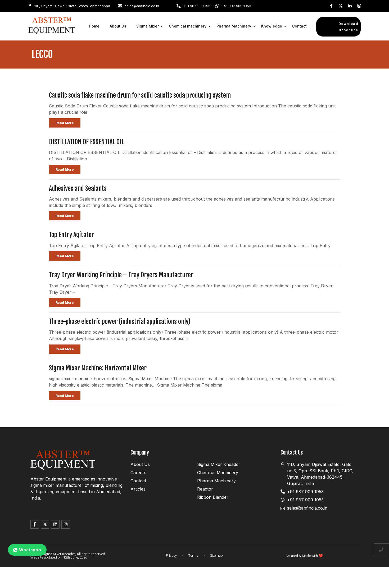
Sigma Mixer (147, 26)
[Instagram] (359, 6)
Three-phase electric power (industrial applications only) (119, 321)
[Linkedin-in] (350, 6)
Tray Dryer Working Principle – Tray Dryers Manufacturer (121, 275)
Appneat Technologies (341, 555)
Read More (65, 123)
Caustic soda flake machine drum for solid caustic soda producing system (140, 95)
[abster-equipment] (52, 26)
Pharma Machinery (233, 26)
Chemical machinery (187, 26)
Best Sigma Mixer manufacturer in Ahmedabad (77, 508)
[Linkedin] (55, 524)
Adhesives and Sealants (78, 188)
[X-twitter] (340, 6)
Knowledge (271, 26)
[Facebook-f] (331, 6)
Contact (299, 26)
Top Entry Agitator (71, 235)
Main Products (212, 452)
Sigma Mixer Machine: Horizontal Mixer (98, 368)
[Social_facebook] (34, 524)
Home (94, 26)
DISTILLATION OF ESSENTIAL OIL (86, 142)
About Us (118, 26)
